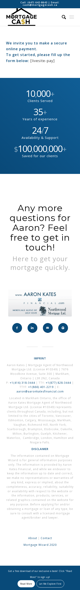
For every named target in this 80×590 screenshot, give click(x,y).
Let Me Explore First (50, 583)
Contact (46, 538)
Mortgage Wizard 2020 (40, 545)
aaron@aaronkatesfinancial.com (40, 391)
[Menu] (71, 17)
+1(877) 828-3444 (59, 383)
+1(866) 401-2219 (41, 387)
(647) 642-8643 (38, 2)
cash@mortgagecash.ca (40, 4)
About (32, 538)
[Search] (61, 17)
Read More (26, 583)
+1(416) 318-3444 (22, 383)
